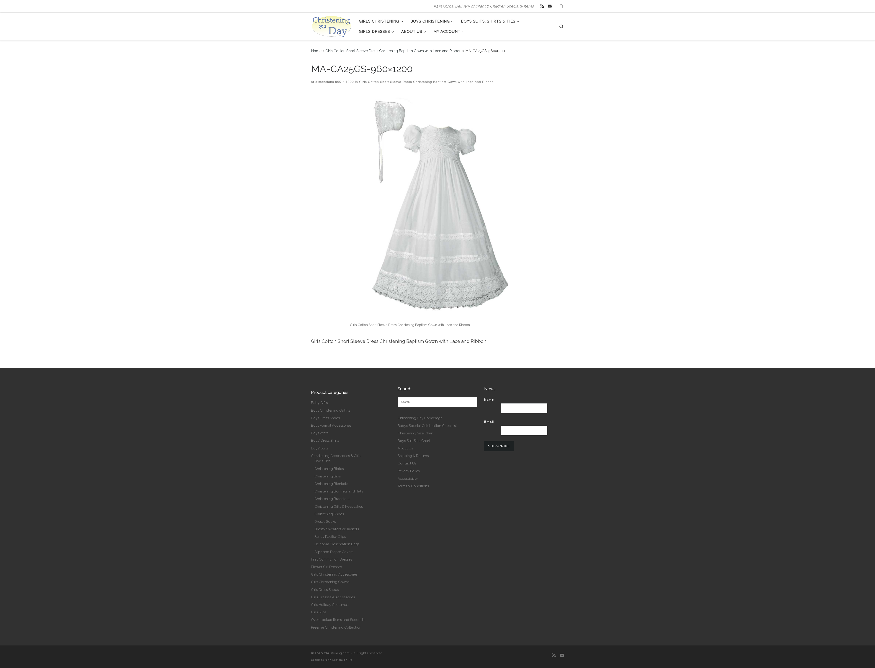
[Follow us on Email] (550, 6)
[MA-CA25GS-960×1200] (437, 206)
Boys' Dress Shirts (325, 441)
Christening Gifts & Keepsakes (338, 507)
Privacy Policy (409, 471)
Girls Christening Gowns (330, 582)
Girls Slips (318, 612)
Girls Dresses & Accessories (333, 597)
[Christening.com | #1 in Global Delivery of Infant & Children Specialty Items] (331, 25)
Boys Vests (319, 433)
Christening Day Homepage (420, 418)
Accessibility (408, 479)
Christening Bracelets (331, 499)
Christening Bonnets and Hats (338, 491)
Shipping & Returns (413, 456)
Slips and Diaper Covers (333, 552)
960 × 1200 (344, 82)
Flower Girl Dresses (326, 567)
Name (489, 399)
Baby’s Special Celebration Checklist (427, 426)
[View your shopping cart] (561, 6)
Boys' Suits (319, 448)
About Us (405, 448)
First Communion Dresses (331, 559)
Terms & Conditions (413, 486)
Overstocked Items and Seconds (337, 620)
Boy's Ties (322, 461)
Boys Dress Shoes (325, 418)
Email (489, 421)
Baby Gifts (319, 403)
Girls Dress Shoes (325, 590)
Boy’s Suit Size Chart (414, 441)
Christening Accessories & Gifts (336, 456)
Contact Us (407, 463)
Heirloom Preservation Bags (336, 544)
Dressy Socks (325, 522)
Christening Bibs (327, 476)
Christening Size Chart (416, 433)
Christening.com (337, 653)
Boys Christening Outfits (330, 410)
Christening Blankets (331, 484)
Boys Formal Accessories (331, 425)
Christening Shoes (329, 514)
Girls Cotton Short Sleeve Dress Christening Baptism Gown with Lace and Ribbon (393, 51)
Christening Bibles (329, 469)
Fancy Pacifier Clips (330, 537)
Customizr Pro (342, 659)
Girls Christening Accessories (334, 574)
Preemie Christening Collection (336, 627)
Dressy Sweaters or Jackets (336, 529)
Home (316, 51)
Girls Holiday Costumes (329, 605)
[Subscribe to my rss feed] (542, 6)
